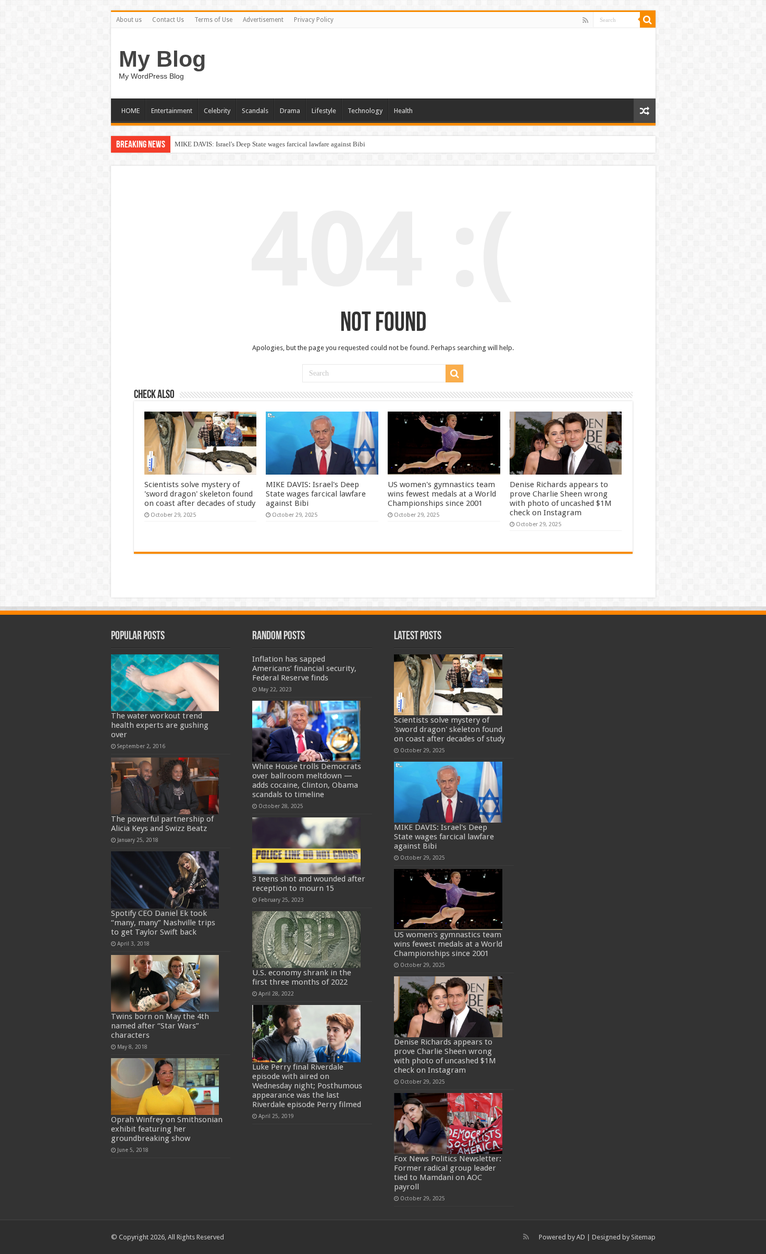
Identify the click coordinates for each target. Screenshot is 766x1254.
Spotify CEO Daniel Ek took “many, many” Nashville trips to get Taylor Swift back (163, 923)
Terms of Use (213, 19)
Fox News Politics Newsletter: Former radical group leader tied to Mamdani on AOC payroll (447, 1172)
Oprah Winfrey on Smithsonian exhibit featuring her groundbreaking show (167, 1129)
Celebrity (217, 111)
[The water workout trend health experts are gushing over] (165, 682)
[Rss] (585, 20)
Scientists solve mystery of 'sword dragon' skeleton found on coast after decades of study (199, 494)
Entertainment (171, 111)
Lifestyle (324, 111)
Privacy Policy (313, 19)
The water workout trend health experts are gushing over (159, 725)
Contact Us (168, 19)
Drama (290, 111)
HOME (130, 111)
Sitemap (643, 1237)
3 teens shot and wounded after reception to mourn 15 (308, 883)
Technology (365, 111)
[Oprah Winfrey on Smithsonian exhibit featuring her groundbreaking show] (165, 1086)
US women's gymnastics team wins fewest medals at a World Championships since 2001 (298, 144)
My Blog (162, 58)
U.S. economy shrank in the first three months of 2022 (301, 977)
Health (403, 111)
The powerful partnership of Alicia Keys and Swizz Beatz (162, 823)
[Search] (648, 20)
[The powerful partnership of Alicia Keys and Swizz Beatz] (165, 786)
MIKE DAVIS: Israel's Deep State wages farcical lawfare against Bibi (316, 494)
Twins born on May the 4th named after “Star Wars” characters (160, 1026)
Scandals (255, 111)
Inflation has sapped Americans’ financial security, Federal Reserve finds (304, 668)
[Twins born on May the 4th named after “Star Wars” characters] (165, 983)
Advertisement (263, 19)
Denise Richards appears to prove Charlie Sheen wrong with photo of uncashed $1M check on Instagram (561, 498)
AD (580, 1237)
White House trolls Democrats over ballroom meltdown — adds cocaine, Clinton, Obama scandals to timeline (306, 780)
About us (129, 19)
